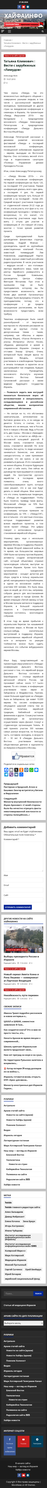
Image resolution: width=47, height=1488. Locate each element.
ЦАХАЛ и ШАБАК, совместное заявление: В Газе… (19, 1023)
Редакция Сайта (10, 963)
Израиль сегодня (13, 1135)
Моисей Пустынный (15, 1264)
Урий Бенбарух (33, 1269)
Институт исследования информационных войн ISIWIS (20, 1244)
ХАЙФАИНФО (23, 15)
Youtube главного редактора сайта (22, 1207)
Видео (7, 1130)
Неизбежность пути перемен (21, 995)
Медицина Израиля (15, 1259)
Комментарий (11, 839)
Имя (6, 875)
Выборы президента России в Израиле (21, 958)
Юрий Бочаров (13, 1274)
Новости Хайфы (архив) (18, 1119)
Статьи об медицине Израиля (20, 1305)
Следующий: (23, 806)
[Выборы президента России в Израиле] (23, 939)
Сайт (6, 895)
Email (6, 885)
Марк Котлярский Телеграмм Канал (23, 1145)
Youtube (8, 1202)
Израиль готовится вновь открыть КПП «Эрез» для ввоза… (22, 1078)
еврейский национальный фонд (22, 1278)
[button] (2, 31)
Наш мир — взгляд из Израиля (20, 1150)
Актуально (9, 1105)
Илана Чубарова (13, 1230)
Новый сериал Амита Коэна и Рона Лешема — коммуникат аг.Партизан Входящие (21, 977)
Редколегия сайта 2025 (18, 1179)
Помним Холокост (16, 1124)
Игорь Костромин (14, 1225)
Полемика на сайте (16, 1174)
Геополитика (13, 1159)
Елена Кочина (12, 1221)
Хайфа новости (12, 1184)
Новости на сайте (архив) (15, 56)
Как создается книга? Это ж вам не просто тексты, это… (22, 1031)
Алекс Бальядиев (14, 1211)
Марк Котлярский (14, 1255)
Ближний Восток (15, 1154)
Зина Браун (29, 1221)
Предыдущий (23, 788)
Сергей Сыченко (13, 1269)
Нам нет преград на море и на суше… (23, 1054)
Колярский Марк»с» (15, 1250)
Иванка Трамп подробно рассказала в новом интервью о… (23, 1014)
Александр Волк (10, 75)
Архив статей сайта (14, 1110)
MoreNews (17, 1485)
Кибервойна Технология (19, 1169)
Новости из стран (18, 1164)
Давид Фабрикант (14, 1216)
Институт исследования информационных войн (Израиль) (18, 1237)
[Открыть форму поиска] (43, 31)
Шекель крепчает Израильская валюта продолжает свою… (20, 1048)
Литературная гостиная (16, 1140)
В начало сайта (22, 1463)
